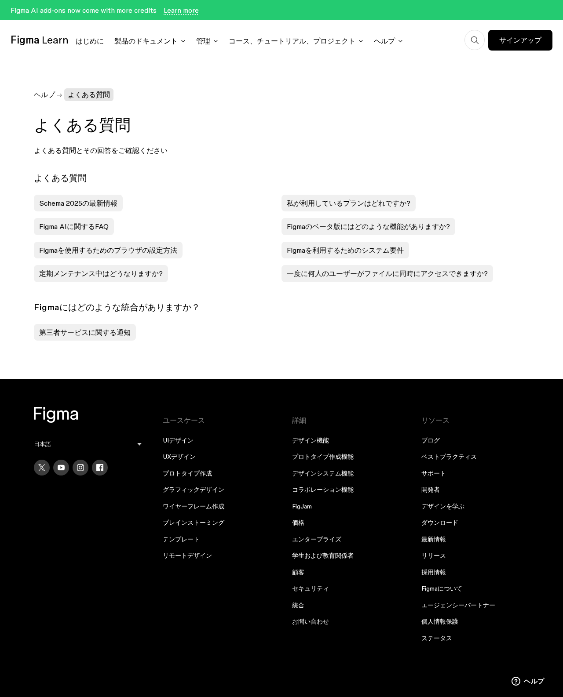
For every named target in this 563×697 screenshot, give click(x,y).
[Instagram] (80, 468)
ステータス (436, 638)
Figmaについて (441, 588)
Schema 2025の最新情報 (78, 203)
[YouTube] (61, 468)
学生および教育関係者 (323, 555)
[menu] (88, 444)
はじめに (90, 41)
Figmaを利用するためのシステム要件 (345, 250)
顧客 (298, 572)
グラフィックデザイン (193, 489)
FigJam (302, 506)
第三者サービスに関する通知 (85, 332)
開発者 (430, 489)
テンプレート (181, 539)
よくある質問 (89, 94)
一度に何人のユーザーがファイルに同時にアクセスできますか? (387, 273)
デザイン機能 (310, 440)
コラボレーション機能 (323, 489)
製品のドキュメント (146, 41)
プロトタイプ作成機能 (323, 456)
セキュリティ (310, 588)
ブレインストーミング (193, 522)
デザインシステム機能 (323, 473)
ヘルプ (384, 41)
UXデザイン (179, 456)
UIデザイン (178, 440)
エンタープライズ (316, 539)
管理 (203, 41)
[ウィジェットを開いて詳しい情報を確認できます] (528, 682)
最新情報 (433, 539)
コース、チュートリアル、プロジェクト (292, 41)
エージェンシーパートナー (458, 605)
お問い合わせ (310, 621)
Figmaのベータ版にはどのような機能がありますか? (368, 226)
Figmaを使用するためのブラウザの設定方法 (108, 250)
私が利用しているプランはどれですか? (348, 203)
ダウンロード (439, 522)
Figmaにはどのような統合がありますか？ (117, 307)
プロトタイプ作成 (187, 473)
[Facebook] (100, 468)
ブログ (430, 440)
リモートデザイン (187, 555)
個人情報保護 (439, 621)
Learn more (181, 10)
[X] (42, 468)
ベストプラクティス (449, 456)
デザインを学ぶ (442, 506)
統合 (298, 605)
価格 (298, 522)
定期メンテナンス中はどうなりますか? (101, 273)
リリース (433, 555)
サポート (433, 473)
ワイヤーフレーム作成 (193, 506)
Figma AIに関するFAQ (74, 226)
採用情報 (433, 572)
